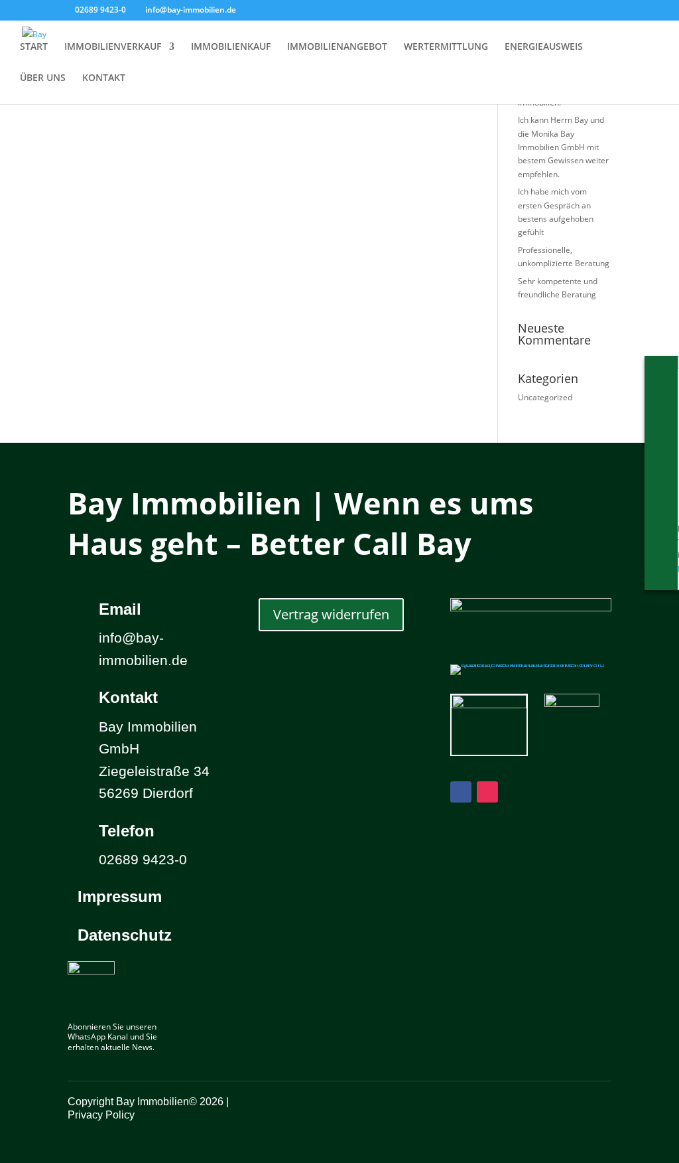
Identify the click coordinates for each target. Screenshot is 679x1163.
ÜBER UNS (43, 78)
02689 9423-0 (100, 9)
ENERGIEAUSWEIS (544, 47)
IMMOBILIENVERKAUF (112, 47)
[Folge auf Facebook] (460, 792)
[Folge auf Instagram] (487, 792)
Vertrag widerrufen (331, 614)
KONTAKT (103, 78)
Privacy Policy (101, 1115)
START (34, 47)
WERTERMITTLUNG (446, 47)
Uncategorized (545, 397)
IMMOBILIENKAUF (231, 47)
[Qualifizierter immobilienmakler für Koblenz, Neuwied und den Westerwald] (530, 664)
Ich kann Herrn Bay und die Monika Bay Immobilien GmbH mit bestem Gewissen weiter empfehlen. (563, 147)
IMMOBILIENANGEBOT (337, 47)
